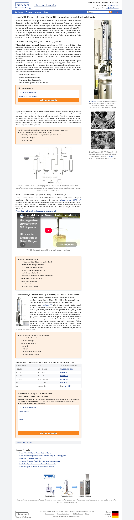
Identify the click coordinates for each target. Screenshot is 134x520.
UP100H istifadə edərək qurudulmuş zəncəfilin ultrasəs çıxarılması (48, 250)
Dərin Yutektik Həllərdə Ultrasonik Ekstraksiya (35, 453)
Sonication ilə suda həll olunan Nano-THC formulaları (37, 464)
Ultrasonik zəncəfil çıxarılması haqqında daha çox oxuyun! (35, 211)
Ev (41, 511)
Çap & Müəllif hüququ (63, 514)
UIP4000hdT (64, 379)
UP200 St (63, 369)
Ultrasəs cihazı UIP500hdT (70, 200)
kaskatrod (47, 305)
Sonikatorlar (19, 12)
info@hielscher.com (112, 8)
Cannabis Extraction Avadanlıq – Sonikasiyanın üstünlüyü (39, 461)
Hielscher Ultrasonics (45, 5)
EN (115, 12)
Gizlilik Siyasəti (78, 514)
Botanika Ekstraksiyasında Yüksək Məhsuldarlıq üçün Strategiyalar (42, 455)
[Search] (110, 12)
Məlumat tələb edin (48, 100)
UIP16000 (63, 382)
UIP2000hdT (93, 101)
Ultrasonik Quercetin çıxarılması (30, 458)
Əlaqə (46, 12)
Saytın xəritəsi (49, 514)
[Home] (23, 4)
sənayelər (38, 12)
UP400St (70, 369)
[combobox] (98, 12)
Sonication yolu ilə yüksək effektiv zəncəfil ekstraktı (37, 466)
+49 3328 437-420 (113, 5)
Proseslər (29, 12)
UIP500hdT (110, 156)
